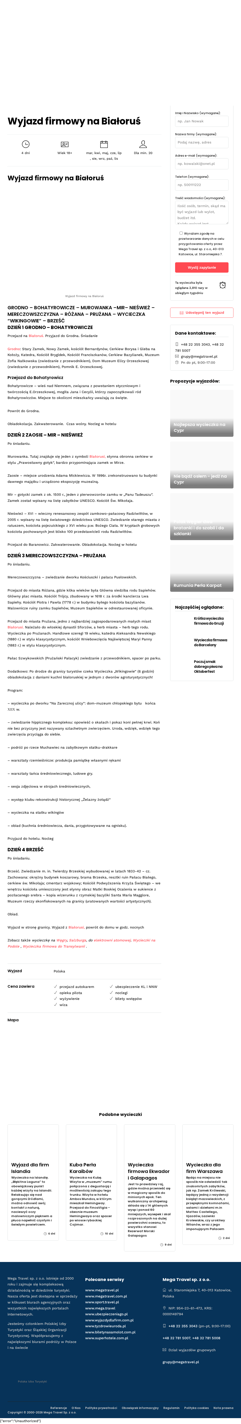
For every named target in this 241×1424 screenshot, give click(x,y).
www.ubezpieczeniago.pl (106, 1314)
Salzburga (77, 940)
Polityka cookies (196, 1408)
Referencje (58, 1408)
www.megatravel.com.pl (106, 1296)
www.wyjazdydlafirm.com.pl (109, 1320)
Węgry (61, 940)
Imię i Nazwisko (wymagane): (198, 113)
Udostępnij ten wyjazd (205, 312)
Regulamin (171, 1408)
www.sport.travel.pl (102, 1302)
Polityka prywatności (101, 1408)
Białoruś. (36, 336)
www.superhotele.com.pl (106, 1338)
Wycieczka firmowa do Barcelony (210, 642)
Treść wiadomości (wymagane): (200, 198)
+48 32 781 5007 (176, 1338)
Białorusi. (16, 627)
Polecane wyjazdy (70, 26)
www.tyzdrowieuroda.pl (105, 1326)
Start (42, 26)
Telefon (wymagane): (192, 176)
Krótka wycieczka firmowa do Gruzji (209, 621)
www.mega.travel (100, 1308)
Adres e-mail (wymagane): (196, 155)
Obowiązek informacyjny (140, 1408)
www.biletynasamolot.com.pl (110, 1332)
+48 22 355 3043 (195, 344)
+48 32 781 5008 (206, 1338)
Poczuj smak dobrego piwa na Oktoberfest (208, 666)
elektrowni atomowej (112, 940)
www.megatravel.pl (102, 1290)
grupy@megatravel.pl (199, 356)
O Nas (76, 1408)
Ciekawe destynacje (115, 26)
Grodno (14, 349)
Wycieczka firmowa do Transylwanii (54, 946)
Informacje (182, 26)
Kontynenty (155, 26)
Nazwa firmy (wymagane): (196, 134)
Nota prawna (223, 1408)
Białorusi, (97, 456)
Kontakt (212, 26)
